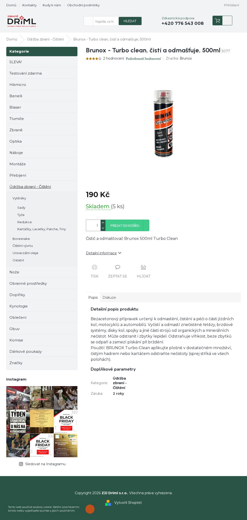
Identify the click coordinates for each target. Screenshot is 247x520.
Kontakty (29, 5)
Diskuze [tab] (109, 297)
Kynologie (18, 306)
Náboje (16, 152)
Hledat (130, 21)
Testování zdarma (25, 73)
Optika (15, 141)
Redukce (24, 222)
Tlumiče (16, 118)
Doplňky (17, 294)
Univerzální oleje (25, 253)
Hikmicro (17, 84)
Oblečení (17, 317)
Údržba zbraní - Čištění (30, 186)
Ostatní (18, 260)
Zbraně (15, 130)
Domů (11, 5)
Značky (15, 363)
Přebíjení (17, 175)
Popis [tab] (93, 297)
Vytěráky (19, 198)
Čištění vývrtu (23, 246)
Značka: (179, 58)
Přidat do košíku (124, 226)
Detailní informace (101, 253)
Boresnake (21, 239)
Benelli (15, 96)
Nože (14, 272)
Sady (21, 207)
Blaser (15, 107)
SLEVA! (15, 62)
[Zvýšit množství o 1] (103, 222)
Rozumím (91, 509)
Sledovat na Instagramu (45, 464)
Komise (16, 340)
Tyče (21, 215)
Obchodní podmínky (83, 5)
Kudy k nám (52, 5)
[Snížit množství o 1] (103, 228)
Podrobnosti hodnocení (143, 58)
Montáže (17, 164)
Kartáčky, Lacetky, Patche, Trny (41, 229)
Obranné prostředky (28, 283)
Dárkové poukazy (25, 351)
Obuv (14, 328)
